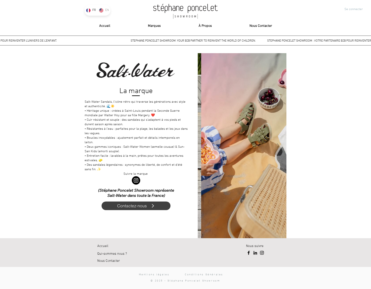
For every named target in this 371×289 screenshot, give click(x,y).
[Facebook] (248, 252)
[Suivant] (278, 145)
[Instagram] (136, 180)
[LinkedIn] (255, 252)
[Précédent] (206, 145)
